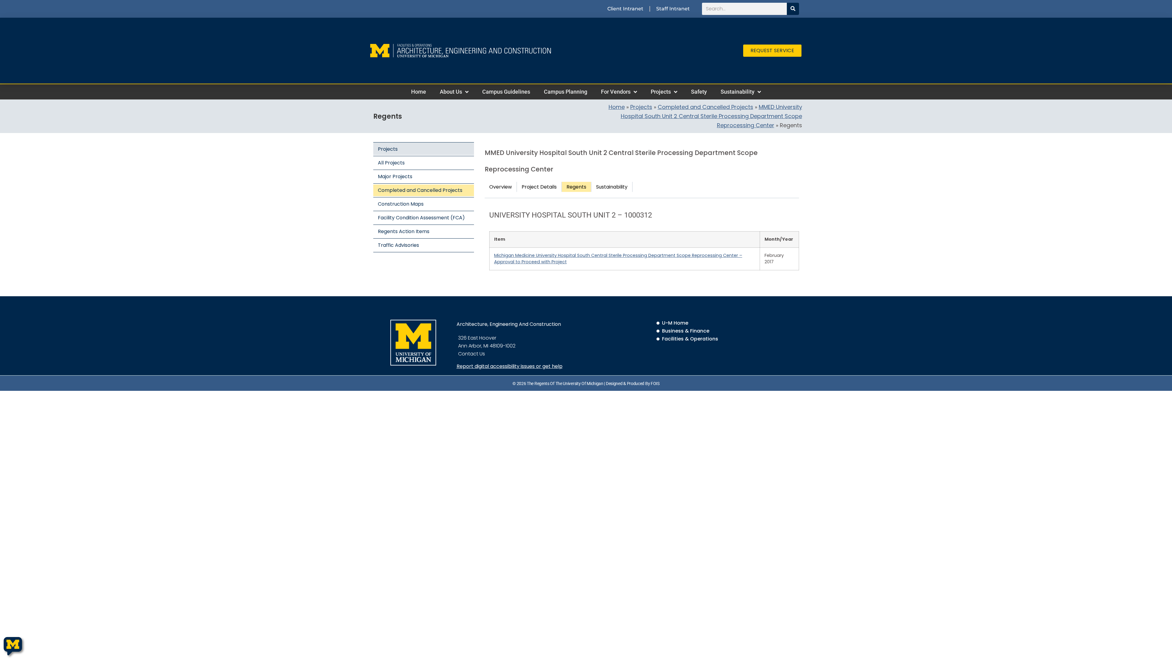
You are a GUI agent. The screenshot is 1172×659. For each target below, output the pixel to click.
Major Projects (395, 176)
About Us (451, 91)
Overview (500, 186)
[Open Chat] (13, 646)
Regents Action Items (403, 231)
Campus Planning (565, 91)
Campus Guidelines (506, 91)
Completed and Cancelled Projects (705, 107)
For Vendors (616, 91)
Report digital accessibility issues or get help (509, 366)
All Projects (391, 162)
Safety (699, 91)
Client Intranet (625, 9)
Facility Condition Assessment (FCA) (421, 217)
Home (418, 91)
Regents (576, 186)
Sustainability (737, 91)
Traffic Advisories (398, 245)
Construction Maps (401, 203)
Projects (661, 91)
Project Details (539, 186)
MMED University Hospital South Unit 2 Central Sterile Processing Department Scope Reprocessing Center (711, 116)
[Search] (793, 9)
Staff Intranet (673, 9)
